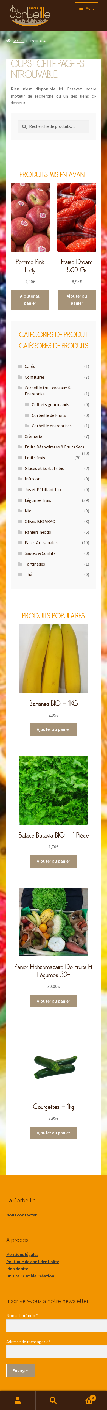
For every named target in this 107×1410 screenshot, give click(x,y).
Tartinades (35, 564)
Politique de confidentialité (32, 1261)
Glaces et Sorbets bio (44, 468)
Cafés (30, 366)
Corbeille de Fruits (49, 415)
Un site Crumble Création (30, 1276)
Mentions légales (22, 1254)
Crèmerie (33, 436)
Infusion (32, 478)
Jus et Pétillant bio (43, 489)
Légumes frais (38, 500)
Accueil (18, 40)
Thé (28, 574)
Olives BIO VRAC (40, 521)
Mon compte (18, 1400)
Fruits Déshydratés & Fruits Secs (54, 447)
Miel (29, 510)
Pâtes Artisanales (41, 542)
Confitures (35, 377)
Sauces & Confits (40, 553)
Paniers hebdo (38, 532)
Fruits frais (35, 457)
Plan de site (17, 1268)
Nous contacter (22, 1215)
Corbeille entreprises (52, 425)
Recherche (53, 1400)
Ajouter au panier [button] (30, 299)
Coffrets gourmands (50, 404)
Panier (82, 1396)
